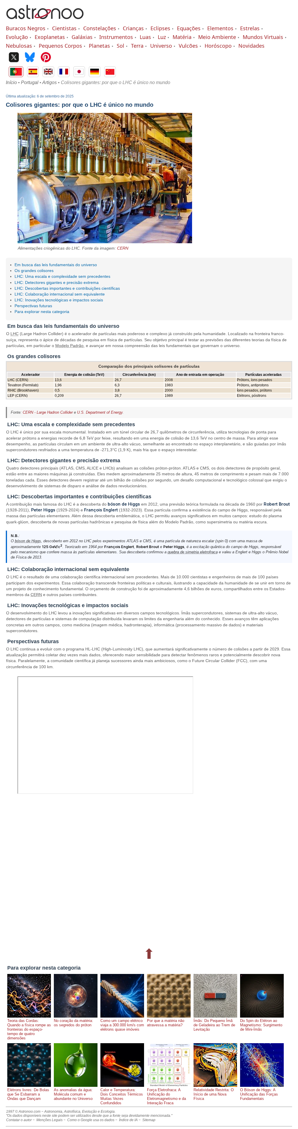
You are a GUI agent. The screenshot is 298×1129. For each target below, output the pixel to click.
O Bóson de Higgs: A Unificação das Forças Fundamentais (259, 1094)
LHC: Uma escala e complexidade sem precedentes (62, 276)
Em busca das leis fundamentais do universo (56, 264)
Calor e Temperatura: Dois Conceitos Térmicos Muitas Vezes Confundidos (121, 1096)
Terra (137, 45)
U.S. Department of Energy (100, 412)
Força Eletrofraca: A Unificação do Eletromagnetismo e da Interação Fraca (166, 1096)
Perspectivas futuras (33, 305)
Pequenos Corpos (60, 45)
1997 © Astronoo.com (23, 1112)
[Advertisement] (149, 871)
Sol (120, 45)
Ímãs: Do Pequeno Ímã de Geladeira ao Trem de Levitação (214, 1025)
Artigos (49, 82)
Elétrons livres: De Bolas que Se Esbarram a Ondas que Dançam (28, 1094)
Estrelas (250, 28)
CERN (122, 248)
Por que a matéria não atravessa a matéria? (165, 1022)
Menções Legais (49, 1120)
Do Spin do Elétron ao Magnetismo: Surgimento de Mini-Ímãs (261, 1025)
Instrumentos (116, 36)
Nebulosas (19, 45)
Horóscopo (218, 45)
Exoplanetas (50, 36)
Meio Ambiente (217, 36)
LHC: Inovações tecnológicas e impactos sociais (59, 300)
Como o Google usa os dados (90, 1120)
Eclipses (160, 28)
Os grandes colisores (34, 270)
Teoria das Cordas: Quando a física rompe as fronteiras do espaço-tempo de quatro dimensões (29, 1029)
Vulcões (188, 45)
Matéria (182, 36)
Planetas (99, 45)
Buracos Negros (25, 28)
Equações (189, 28)
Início (11, 82)
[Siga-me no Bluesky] (30, 57)
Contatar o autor (19, 1120)
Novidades (251, 45)
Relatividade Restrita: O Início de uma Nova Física (214, 1094)
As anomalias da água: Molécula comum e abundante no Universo (73, 1094)
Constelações (99, 28)
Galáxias (82, 36)
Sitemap (148, 1120)
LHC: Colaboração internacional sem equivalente (60, 294)
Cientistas (64, 28)
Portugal (29, 82)
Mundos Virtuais (263, 36)
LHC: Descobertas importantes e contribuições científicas (67, 288)
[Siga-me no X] (14, 57)
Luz (162, 36)
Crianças (133, 28)
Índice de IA (128, 1120)
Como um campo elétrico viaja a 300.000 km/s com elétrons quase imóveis (122, 1025)
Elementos (220, 28)
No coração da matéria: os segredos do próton (73, 1022)
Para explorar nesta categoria (42, 311)
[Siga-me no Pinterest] (46, 57)
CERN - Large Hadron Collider (48, 412)
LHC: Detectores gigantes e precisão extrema (57, 282)
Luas (145, 36)
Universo (161, 45)
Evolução (17, 36)
